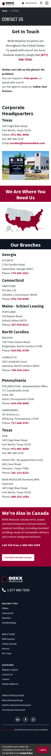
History (5, 648)
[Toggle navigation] (46, 3)
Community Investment (13, 709)
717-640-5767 (20, 423)
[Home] (8, 3)
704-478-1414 (20, 370)
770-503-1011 (20, 273)
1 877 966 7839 (17, 590)
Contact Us (7, 674)
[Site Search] (41, 3)
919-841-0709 (20, 350)
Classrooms (7, 613)
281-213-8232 (20, 473)
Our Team (6, 653)
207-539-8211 (20, 325)
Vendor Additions (10, 683)
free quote (31, 78)
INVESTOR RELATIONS (13, 695)
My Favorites (31, 3)
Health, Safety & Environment (16, 705)
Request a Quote (10, 669)
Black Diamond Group (12, 700)
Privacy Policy (8, 730)
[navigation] (17, 719)
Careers (5, 679)
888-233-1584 (20, 497)
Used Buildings (9, 622)
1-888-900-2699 (30, 545)
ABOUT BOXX (8, 634)
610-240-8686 (20, 403)
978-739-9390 (20, 299)
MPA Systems (8, 639)
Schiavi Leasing (9, 643)
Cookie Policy (26, 753)
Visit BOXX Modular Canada (18, 557)
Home (4, 10)
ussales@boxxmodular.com (27, 143)
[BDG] (12, 579)
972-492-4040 (20, 134)
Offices (5, 608)
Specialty (6, 617)
